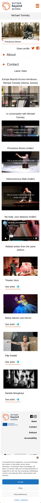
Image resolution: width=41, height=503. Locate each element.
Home (12, 6)
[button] (37, 458)
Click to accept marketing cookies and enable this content (20, 96)
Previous (2, 39)
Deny (21, 488)
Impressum (24, 500)
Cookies (16, 500)
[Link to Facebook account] (31, 417)
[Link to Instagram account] (35, 417)
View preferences (20, 494)
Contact (33, 427)
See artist (10, 286)
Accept (20, 482)
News (34, 421)
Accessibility (30, 438)
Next (38, 39)
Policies (33, 432)
